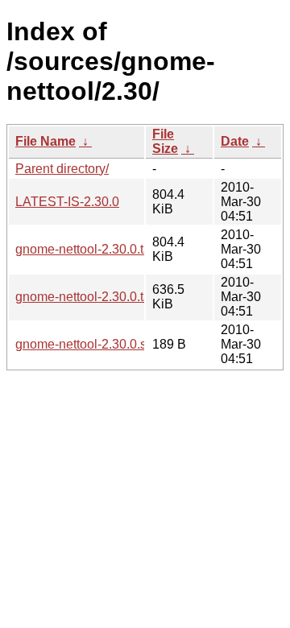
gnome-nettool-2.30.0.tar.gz (93, 249)
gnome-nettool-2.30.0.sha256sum (111, 344)
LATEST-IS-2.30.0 (67, 202)
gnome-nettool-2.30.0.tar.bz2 (96, 297)
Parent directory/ (62, 169)
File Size (165, 141)
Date (235, 141)
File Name (45, 141)
